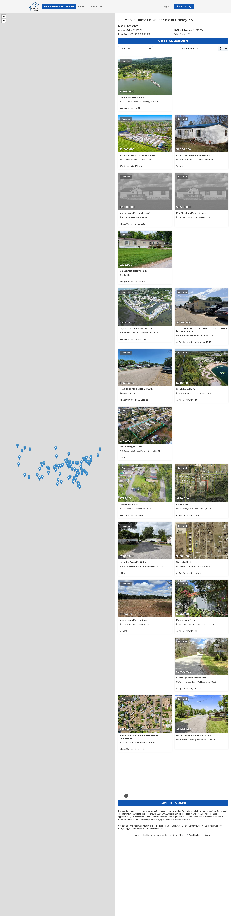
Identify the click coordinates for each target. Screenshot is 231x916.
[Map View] (220, 48)
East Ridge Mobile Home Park (191, 678)
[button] (187, 6)
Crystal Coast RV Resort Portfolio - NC (139, 328)
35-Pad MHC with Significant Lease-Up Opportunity (139, 737)
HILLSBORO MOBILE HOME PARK (136, 389)
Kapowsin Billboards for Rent (150, 829)
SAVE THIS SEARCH (173, 803)
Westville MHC (183, 562)
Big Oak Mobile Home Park (133, 271)
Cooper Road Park (129, 504)
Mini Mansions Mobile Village (191, 213)
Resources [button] (97, 6)
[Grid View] (225, 48)
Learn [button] (81, 6)
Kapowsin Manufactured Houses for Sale (152, 826)
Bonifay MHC (182, 504)
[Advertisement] (173, 770)
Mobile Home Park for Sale (133, 620)
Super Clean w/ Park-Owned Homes (137, 155)
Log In (166, 6)
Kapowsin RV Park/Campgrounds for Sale (190, 826)
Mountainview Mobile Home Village (193, 735)
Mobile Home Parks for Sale (59, 6)
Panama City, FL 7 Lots (131, 447)
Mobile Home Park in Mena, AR (135, 213)
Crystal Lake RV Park (187, 389)
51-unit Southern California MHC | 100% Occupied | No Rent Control (201, 330)
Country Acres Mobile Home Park (193, 155)
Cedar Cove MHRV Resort (133, 97)
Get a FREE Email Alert (173, 40)
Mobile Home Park (185, 620)
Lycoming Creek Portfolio (133, 562)
